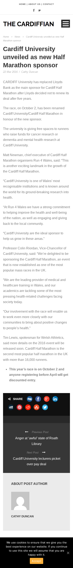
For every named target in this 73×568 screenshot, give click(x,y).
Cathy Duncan (29, 71)
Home (6, 36)
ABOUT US (34, 4)
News (17, 36)
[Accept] (68, 553)
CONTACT (48, 4)
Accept (36, 561)
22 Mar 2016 (10, 71)
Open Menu (65, 24)
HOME (22, 4)
